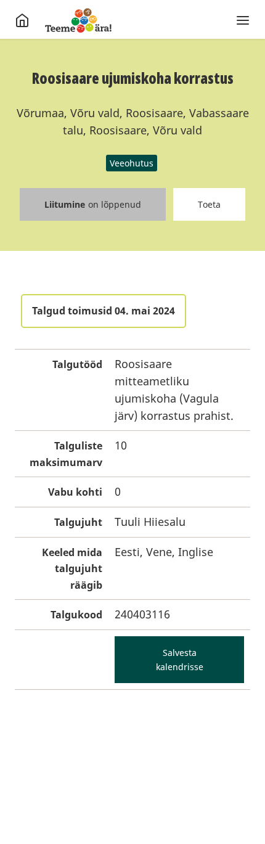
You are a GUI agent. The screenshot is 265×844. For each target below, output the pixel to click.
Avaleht (78, 20)
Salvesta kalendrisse (179, 660)
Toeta (209, 204)
